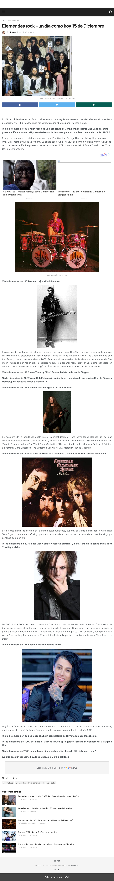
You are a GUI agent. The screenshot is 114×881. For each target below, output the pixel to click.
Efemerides (21, 783)
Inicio (4, 20)
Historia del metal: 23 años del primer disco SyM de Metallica (46, 844)
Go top (57, 861)
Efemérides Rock (14, 20)
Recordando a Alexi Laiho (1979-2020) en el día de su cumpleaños (48, 796)
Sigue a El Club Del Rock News (57, 767)
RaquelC (14, 32)
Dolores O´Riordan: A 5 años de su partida (37, 832)
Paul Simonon (34, 783)
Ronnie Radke (49, 783)
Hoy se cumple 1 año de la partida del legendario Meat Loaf (45, 820)
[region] (57, 3)
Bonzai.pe (75, 866)
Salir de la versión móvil (57, 877)
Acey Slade (8, 783)
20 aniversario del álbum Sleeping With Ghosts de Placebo (45, 808)
